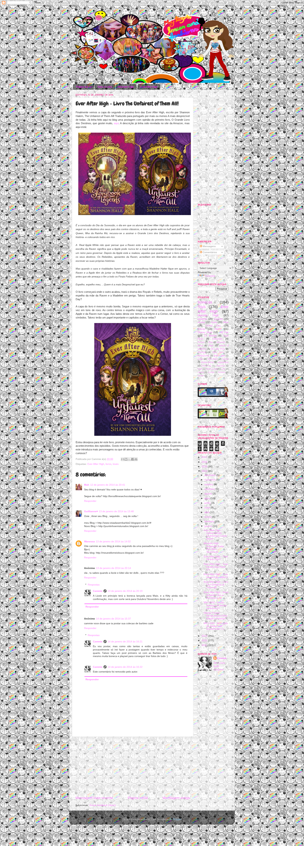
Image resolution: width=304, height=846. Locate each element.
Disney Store (205, 332)
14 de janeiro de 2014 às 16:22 (125, 667)
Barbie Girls (219, 355)
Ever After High (148, 86)
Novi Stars (218, 352)
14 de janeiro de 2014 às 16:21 (125, 641)
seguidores (223, 362)
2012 (205, 640)
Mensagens (209, 246)
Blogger (177, 819)
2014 (205, 471)
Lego (200, 359)
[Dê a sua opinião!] (126, 459)
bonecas (205, 302)
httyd (211, 345)
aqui (116, 123)
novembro (210, 479)
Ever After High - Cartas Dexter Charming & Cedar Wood (215, 534)
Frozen (201, 342)
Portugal (202, 352)
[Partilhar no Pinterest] (136, 459)
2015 (205, 466)
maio (207, 507)
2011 (205, 645)
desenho (221, 342)
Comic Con (213, 325)
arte (223, 369)
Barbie (218, 329)
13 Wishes (210, 335)
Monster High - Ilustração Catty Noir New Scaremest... (214, 547)
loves (116, 464)
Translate (210, 276)
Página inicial (83, 86)
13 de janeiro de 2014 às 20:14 (113, 568)
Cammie (97, 591)
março (208, 517)
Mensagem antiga (176, 798)
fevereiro (209, 521)
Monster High (126, 86)
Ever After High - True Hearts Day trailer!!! (216, 575)
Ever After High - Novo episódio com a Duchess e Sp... (216, 595)
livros (108, 464)
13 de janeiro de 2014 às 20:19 (125, 591)
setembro (210, 489)
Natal (200, 369)
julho (207, 498)
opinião (201, 375)
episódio (202, 319)
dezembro (210, 475)
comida (211, 372)
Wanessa (89, 541)
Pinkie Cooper (212, 369)
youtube (218, 319)
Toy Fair (224, 332)
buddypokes (204, 355)
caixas (225, 359)
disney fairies (207, 362)
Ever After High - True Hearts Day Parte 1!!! (216, 567)
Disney (201, 329)
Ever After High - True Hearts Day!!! (216, 558)
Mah (86, 485)
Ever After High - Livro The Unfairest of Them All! (216, 585)
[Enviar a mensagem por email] (122, 459)
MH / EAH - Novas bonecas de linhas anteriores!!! (215, 605)
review (201, 322)
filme (226, 322)
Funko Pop (206, 366)
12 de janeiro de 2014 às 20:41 (107, 485)
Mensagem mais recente (94, 798)
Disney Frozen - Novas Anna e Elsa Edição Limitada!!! (215, 616)
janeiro (208, 526)
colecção (217, 338)
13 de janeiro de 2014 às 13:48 (116, 511)
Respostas (94, 584)
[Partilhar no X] (129, 459)
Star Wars (212, 359)
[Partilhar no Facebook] (132, 459)
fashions (221, 372)
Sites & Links (104, 86)
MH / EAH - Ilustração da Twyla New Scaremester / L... (216, 626)
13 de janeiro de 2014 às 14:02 (113, 541)
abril (207, 512)
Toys (202, 307)
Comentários (209, 252)
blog (210, 342)
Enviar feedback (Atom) (103, 805)
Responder (90, 501)
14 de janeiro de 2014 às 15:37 (113, 618)
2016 (205, 462)
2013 (205, 636)
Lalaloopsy (220, 366)
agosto (208, 493)
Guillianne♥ (91, 511)
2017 (205, 457)
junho (207, 503)
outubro (209, 484)
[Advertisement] (132, 766)
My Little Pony (218, 349)
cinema (201, 372)
